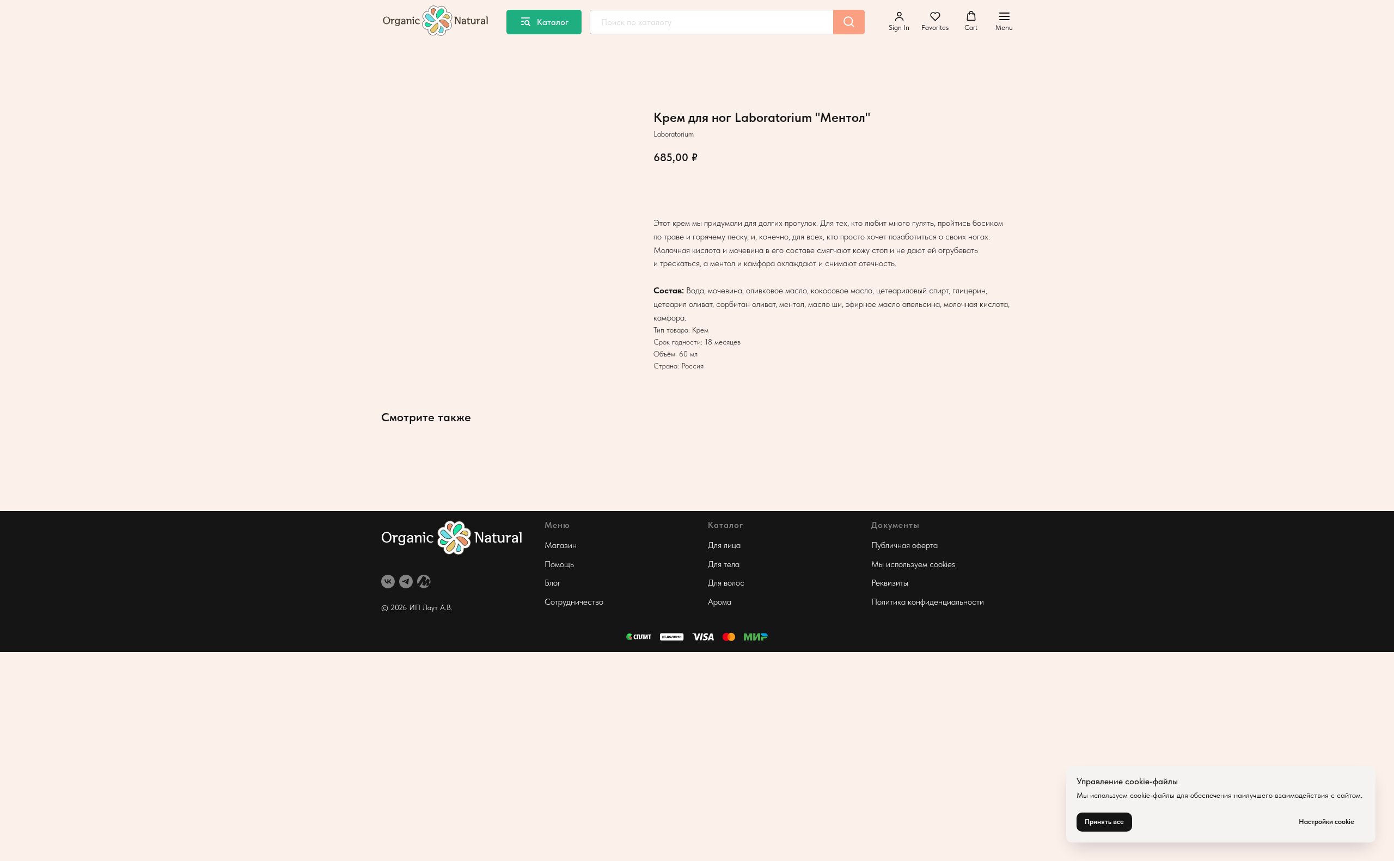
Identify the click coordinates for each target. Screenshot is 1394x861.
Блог (553, 582)
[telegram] (406, 581)
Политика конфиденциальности (927, 601)
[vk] (388, 581)
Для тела (723, 564)
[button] (899, 21)
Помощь (559, 564)
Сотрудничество (574, 601)
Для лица (724, 545)
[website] (424, 581)
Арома (719, 601)
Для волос (726, 582)
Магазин (561, 545)
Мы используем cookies (913, 564)
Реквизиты (889, 582)
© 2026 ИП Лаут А (413, 607)
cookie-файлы (1152, 795)
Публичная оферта (904, 545)
